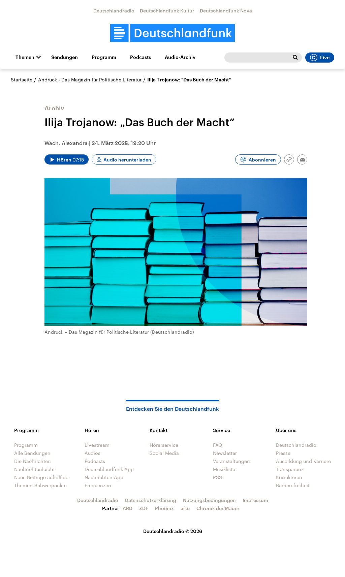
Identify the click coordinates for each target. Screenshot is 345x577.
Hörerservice (164, 445)
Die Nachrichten (32, 461)
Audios (92, 453)
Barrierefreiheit (293, 485)
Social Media (164, 453)
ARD (127, 508)
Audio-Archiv (180, 57)
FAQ (217, 445)
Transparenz (290, 469)
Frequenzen (98, 485)
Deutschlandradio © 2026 (172, 531)
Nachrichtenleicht (34, 469)
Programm (104, 57)
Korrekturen (289, 477)
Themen (24, 57)
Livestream (97, 445)
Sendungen (64, 57)
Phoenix (164, 508)
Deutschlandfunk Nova (226, 10)
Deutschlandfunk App (109, 469)
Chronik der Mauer (218, 508)
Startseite (21, 79)
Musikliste (224, 469)
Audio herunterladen (127, 160)
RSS (217, 477)
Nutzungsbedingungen (209, 500)
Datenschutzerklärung (150, 500)
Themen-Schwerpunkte (40, 485)
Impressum (255, 500)
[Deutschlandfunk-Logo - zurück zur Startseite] (172, 33)
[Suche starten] (295, 57)
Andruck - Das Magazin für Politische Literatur (90, 79)
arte (185, 508)
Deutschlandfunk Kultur (167, 10)
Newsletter (225, 453)
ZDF (143, 508)
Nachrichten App (104, 477)
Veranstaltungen (231, 461)
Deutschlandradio (113, 10)
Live (325, 57)
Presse (283, 453)
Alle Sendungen (32, 453)
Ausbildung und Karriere (303, 461)
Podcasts (140, 57)
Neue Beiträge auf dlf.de (41, 477)
